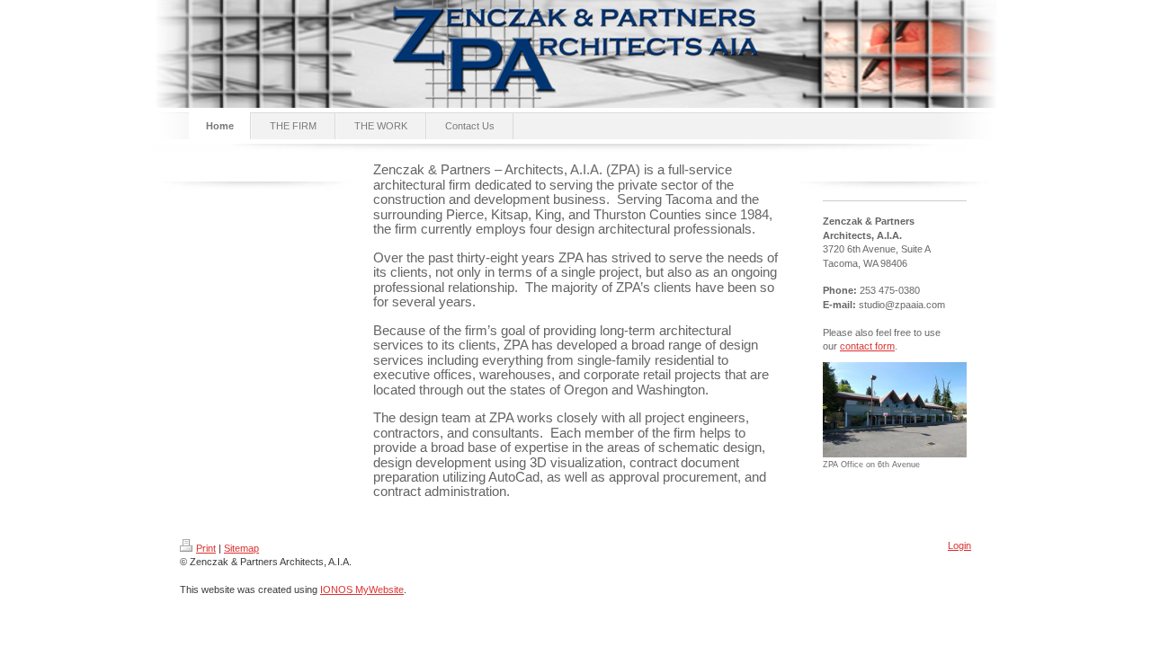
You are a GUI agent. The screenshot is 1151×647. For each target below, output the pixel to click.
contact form (867, 346)
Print (206, 548)
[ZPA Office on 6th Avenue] (895, 409)
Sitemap (241, 548)
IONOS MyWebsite (362, 589)
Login (959, 545)
